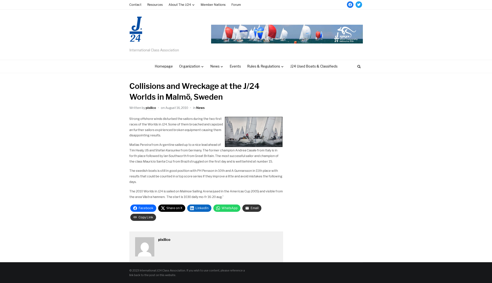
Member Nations (213, 5)
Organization (189, 66)
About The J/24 (180, 5)
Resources (155, 5)
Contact (135, 5)
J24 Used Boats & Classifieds (313, 66)
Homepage (164, 66)
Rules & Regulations (263, 66)
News (214, 66)
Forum (236, 5)
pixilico (151, 108)
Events (235, 66)
